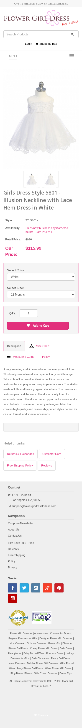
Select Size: (15, 288)
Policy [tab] (46, 356)
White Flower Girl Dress (58, 668)
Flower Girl (54, 643)
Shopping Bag (47, 43)
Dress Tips (65, 673)
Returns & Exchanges (20, 454)
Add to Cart (39, 325)
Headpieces (14, 653)
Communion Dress (60, 633)
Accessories (41, 633)
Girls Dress (66, 648)
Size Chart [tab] (42, 346)
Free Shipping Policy (20, 465)
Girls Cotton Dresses (45, 673)
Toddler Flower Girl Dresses (42, 663)
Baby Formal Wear (33, 653)
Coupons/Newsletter (20, 523)
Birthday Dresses (36, 643)
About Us (13, 529)
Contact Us (15, 535)
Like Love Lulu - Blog (21, 543)
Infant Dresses (16, 663)
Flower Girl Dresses (21, 633)
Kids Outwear (17, 643)
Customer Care (51, 454)
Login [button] (28, 43)
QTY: (12, 313)
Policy (11, 561)
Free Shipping (17, 555)
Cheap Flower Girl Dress (44, 648)
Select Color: (16, 270)
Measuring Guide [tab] (23, 356)
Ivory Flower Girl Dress (30, 668)
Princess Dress (55, 653)
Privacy (12, 567)
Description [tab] (14, 346)
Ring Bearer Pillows (21, 673)
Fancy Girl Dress (60, 658)
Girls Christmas (40, 658)
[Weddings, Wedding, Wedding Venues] (41, 700)
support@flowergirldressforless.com (34, 506)
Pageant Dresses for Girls (22, 638)
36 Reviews (41, 715)
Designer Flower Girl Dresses (55, 638)
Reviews (46, 465)
